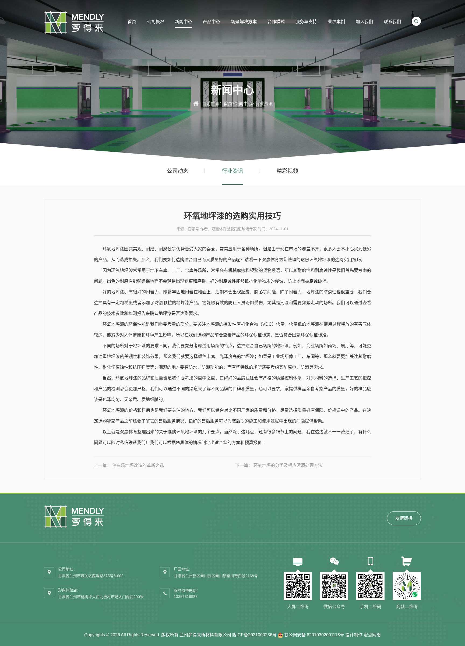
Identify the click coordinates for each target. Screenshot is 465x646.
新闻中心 (243, 103)
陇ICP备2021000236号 (254, 635)
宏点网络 (372, 635)
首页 (228, 103)
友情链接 (404, 518)
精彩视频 (287, 171)
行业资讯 (232, 171)
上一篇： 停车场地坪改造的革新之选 (129, 465)
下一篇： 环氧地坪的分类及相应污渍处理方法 (278, 465)
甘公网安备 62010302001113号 (314, 635)
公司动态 (177, 171)
